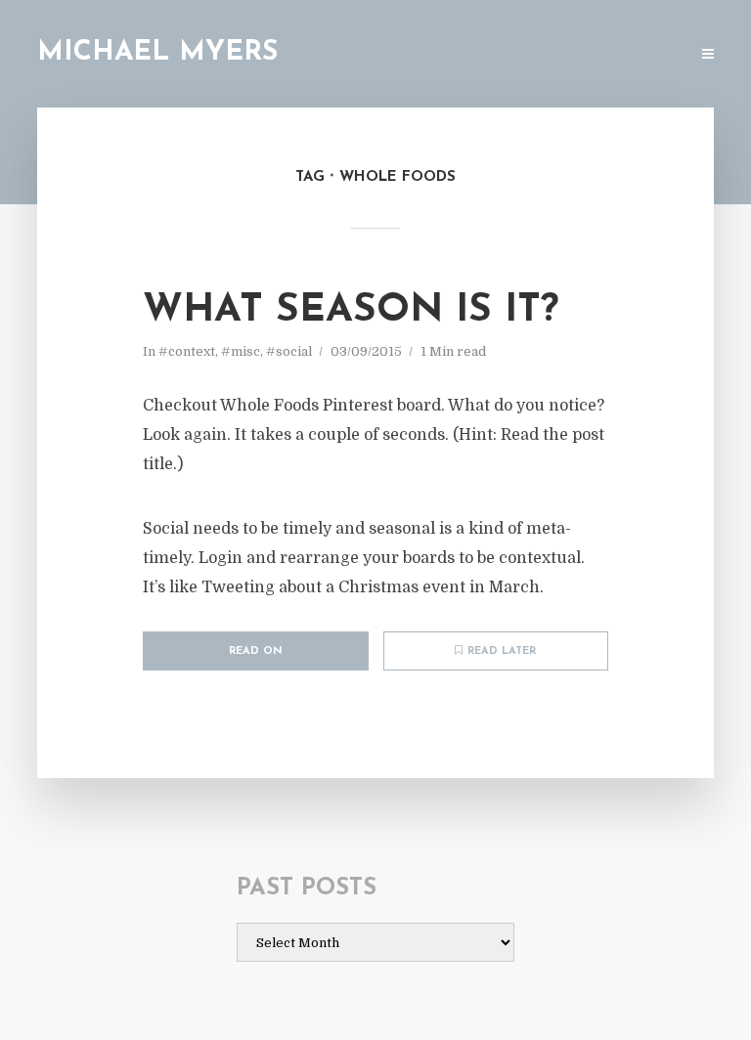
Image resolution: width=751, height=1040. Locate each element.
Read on (256, 651)
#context (186, 351)
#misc (240, 351)
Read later (501, 651)
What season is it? (350, 310)
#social (289, 351)
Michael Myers (157, 52)
